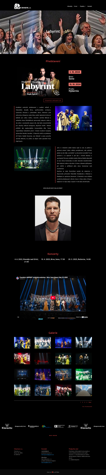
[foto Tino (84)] (22, 395)
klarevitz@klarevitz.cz (46, 462)
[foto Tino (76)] (22, 364)
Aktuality (69, 6)
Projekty (82, 6)
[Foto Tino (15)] (43, 380)
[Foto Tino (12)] (22, 380)
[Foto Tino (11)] (63, 348)
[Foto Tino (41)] (43, 395)
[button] (49, 435)
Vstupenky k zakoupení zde (53, 100)
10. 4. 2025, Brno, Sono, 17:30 (26, 259)
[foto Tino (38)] (63, 364)
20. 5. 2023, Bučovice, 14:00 (53, 259)
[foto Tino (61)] (84, 380)
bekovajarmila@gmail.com (47, 454)
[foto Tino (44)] (63, 395)
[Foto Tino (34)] (43, 364)
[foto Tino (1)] (84, 364)
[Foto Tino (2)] (84, 395)
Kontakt (90, 6)
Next (90, 402)
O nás (75, 6)
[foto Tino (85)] (43, 348)
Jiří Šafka (57, 472)
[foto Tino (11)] (84, 348)
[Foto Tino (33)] (63, 380)
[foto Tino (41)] (22, 348)
